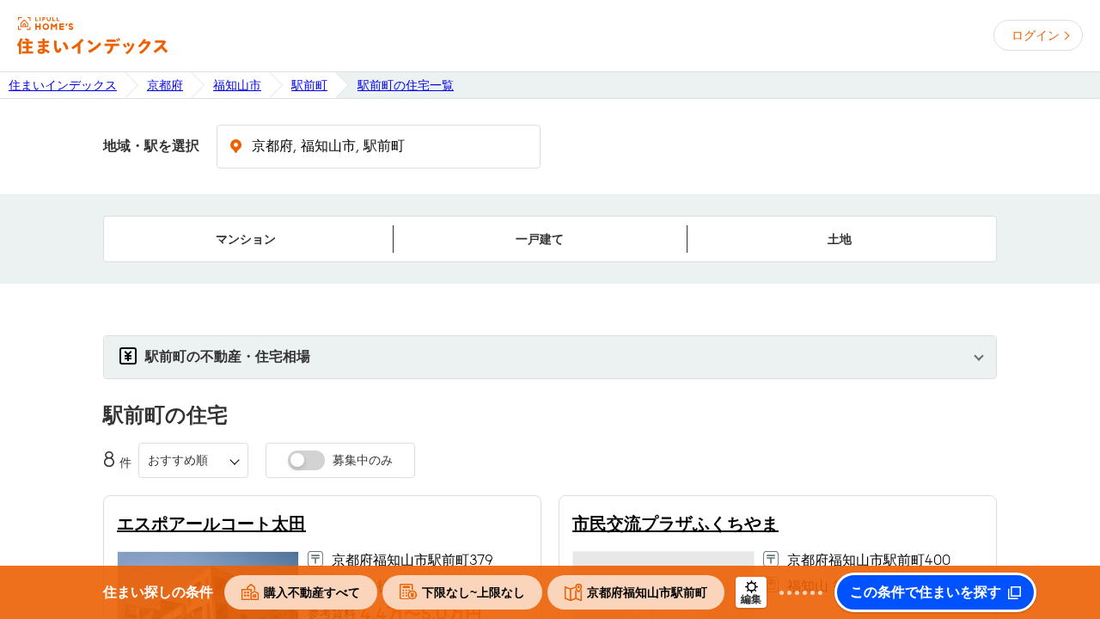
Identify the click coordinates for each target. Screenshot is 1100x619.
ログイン (1035, 35)
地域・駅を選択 (151, 146)
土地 (840, 239)
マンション (246, 239)
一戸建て (540, 239)
